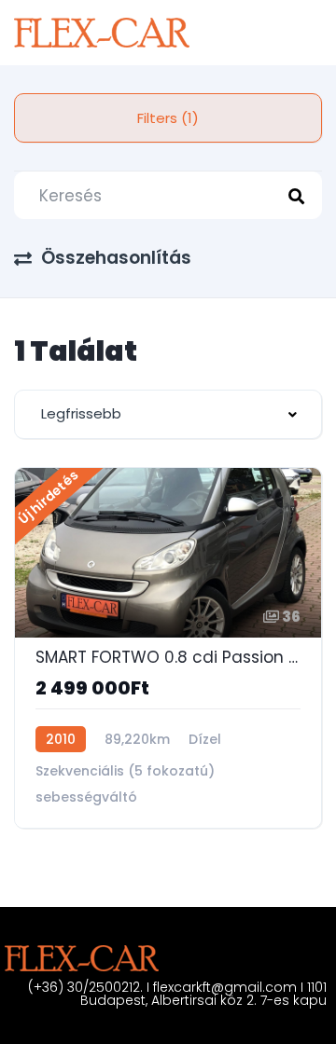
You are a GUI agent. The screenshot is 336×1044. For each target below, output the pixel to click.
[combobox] (168, 414)
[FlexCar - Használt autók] (101, 33)
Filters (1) (168, 118)
